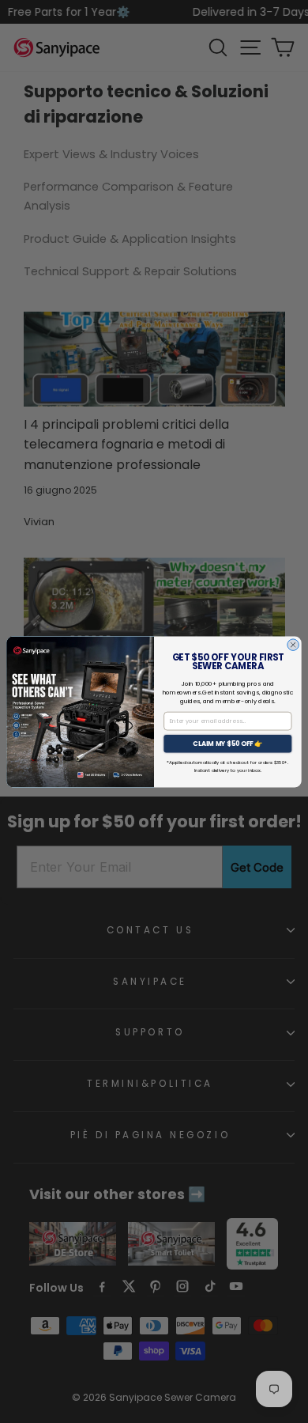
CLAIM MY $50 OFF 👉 (228, 743)
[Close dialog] (293, 644)
